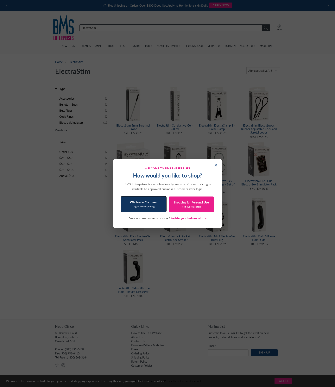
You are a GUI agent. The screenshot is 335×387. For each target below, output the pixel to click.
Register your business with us (188, 218)
